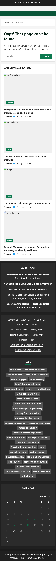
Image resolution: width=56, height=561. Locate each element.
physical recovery (15, 456)
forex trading (37, 379)
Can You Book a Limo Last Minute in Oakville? (28, 283)
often (42, 447)
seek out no (14, 461)
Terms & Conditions (19, 334)
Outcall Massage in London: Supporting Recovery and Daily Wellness (27, 248)
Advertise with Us (18, 329)
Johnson (9, 116)
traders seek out (41, 471)
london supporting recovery (27, 408)
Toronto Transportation (17, 471)
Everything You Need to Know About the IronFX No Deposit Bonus (27, 111)
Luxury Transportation (27, 413)
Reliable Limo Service (38, 456)
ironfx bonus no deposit (27, 384)
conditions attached (35, 369)
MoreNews (26, 557)
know (29, 389)
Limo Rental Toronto (27, 398)
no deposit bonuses (38, 437)
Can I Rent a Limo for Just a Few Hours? (27, 203)
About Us (25, 319)
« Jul (6, 541)
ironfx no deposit (14, 389)
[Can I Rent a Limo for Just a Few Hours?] (28, 184)
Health (9, 240)
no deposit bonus (16, 437)
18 (14, 525)
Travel (9, 150)
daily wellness (15, 374)
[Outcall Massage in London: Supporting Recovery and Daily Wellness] (28, 227)
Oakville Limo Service (28, 442)
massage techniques (39, 423)
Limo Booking (43, 389)
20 (28, 525)
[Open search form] (51, 13)
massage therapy (28, 427)
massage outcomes (15, 423)
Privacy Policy (36, 329)
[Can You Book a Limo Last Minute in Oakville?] (28, 137)
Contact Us (12, 319)
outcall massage (18, 452)
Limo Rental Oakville (28, 393)
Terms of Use (21, 324)
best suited (15, 369)
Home (35, 324)
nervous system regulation (28, 432)
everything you (19, 379)
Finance (10, 103)
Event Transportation (37, 374)
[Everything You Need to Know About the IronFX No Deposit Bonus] (28, 90)
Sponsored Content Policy (28, 349)
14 (35, 519)
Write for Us (39, 319)
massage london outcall (27, 418)
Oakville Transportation (23, 447)
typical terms (28, 476)
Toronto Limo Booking (27, 466)
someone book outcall (35, 461)
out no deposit (37, 452)
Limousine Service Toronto (27, 403)
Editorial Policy (26, 339)
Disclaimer (38, 334)
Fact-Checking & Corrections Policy (26, 344)
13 (28, 519)
